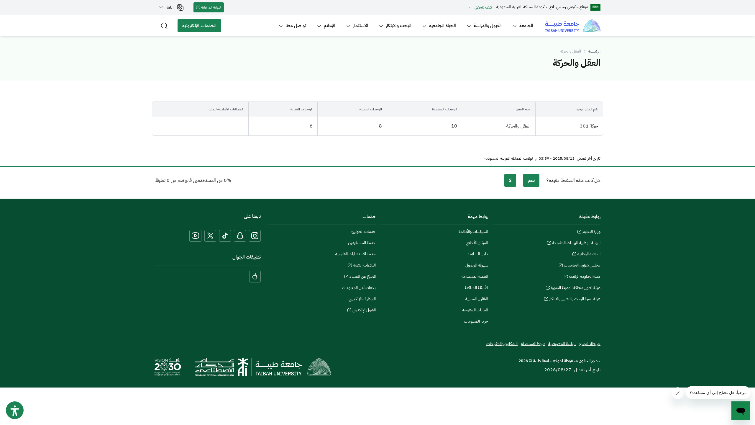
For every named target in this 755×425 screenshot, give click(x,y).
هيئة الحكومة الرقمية (584, 277)
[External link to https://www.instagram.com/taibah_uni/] (255, 236)
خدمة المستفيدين (362, 243)
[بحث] (164, 25)
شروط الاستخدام (533, 344)
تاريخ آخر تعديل (588, 158)
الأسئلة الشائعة (476, 288)
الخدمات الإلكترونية (201, 27)
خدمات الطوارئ (364, 231)
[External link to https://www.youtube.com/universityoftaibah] (195, 236)
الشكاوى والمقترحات (502, 344)
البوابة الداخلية (212, 8)
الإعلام (329, 25)
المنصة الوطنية (588, 255)
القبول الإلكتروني (364, 311)
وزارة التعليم (591, 232)
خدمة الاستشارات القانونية (355, 254)
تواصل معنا (295, 25)
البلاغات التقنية (364, 266)
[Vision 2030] (168, 366)
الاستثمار (360, 25)
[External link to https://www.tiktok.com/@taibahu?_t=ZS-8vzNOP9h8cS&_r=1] (225, 236)
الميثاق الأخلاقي (477, 243)
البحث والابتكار (398, 25)
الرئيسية (594, 51)
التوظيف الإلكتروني (362, 299)
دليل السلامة (478, 254)
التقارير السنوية (476, 299)
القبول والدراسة (488, 25)
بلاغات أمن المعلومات (359, 288)
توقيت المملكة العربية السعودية (509, 158)
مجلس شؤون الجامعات (582, 266)
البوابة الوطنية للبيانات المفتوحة (576, 243)
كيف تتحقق (483, 7)
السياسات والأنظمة (473, 231)
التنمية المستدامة (475, 276)
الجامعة (526, 25)
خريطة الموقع (589, 344)
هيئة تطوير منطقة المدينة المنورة (575, 288)
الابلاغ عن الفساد (362, 277)
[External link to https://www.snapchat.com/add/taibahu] (240, 236)
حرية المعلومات (476, 321)
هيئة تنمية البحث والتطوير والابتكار (574, 299)
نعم (531, 180)
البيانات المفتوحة (475, 310)
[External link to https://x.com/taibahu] (210, 236)
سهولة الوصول (476, 265)
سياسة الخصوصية (562, 344)
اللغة (169, 7)
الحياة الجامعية (442, 25)
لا (510, 180)
